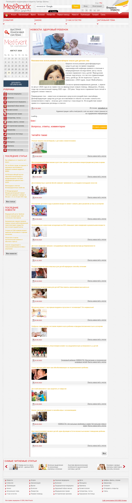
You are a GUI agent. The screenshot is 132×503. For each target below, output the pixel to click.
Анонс (38, 20)
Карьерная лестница (15, 134)
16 (26, 66)
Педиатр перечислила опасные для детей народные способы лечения (59, 266)
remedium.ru (102, 108)
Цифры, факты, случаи (15, 122)
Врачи (33, 15)
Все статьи (10, 202)
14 (19, 66)
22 (23, 69)
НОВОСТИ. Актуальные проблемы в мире (74, 424)
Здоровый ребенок (68, 360)
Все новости (11, 254)
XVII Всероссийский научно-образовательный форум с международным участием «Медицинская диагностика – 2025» (14, 178)
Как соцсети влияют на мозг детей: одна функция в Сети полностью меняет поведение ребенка (68, 431)
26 (12, 73)
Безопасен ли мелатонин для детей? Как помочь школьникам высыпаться (60, 287)
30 (16, 59)
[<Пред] (5, 50)
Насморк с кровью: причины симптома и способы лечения (114, 467)
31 (19, 59)
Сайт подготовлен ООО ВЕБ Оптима (114, 500)
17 (5, 69)
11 (9, 66)
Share (33, 121)
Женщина (11, 142)
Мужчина (10, 146)
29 (12, 59)
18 (9, 69)
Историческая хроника (15, 126)
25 (9, 73)
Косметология (12, 110)
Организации (23, 15)
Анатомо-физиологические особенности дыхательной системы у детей (78, 467)
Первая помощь (63, 15)
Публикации (85, 15)
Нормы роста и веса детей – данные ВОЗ (26, 466)
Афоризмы (11, 130)
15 (23, 66)
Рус (101, 3)
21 (19, 69)
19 (12, 69)
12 (12, 66)
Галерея (95, 15)
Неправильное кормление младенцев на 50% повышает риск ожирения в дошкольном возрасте (68, 225)
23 (26, 69)
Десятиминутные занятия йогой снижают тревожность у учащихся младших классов (64, 183)
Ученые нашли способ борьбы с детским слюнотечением (54, 141)
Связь (103, 15)
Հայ (96, 3)
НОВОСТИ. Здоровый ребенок (49, 29)
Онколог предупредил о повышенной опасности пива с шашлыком (15, 246)
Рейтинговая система (15, 150)
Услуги (13, 15)
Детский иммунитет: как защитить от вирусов (49, 389)
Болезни (41, 15)
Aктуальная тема (106, 20)
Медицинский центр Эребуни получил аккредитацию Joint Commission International (14, 216)
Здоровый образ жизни (15, 106)
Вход (85, 6)
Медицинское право (14, 114)
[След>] (27, 50)
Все (104, 453)
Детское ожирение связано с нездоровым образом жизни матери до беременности (63, 246)
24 (5, 73)
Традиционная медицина (16, 102)
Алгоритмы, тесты (14, 118)
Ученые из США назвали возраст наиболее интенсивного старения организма (16, 232)
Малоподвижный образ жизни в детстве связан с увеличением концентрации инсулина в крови (68, 162)
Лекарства (51, 15)
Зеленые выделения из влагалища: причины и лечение (55, 467)
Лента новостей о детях (97, 156)
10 (5, 66)
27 (5, 59)
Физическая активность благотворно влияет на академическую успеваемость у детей (65, 346)
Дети (9, 138)
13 (16, 66)
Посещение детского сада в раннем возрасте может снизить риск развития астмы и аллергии (68, 204)
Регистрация (97, 6)
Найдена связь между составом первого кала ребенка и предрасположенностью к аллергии (67, 326)
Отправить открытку (111, 488)
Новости (75, 15)
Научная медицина (14, 94)
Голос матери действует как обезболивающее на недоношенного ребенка (60, 367)
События (8, 20)
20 (16, 69)
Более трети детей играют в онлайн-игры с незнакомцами (54, 410)
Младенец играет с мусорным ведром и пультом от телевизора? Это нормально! (63, 307)
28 (9, 59)
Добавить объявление (16, 84)
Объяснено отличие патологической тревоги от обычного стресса (14, 239)
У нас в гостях (74, 20)
